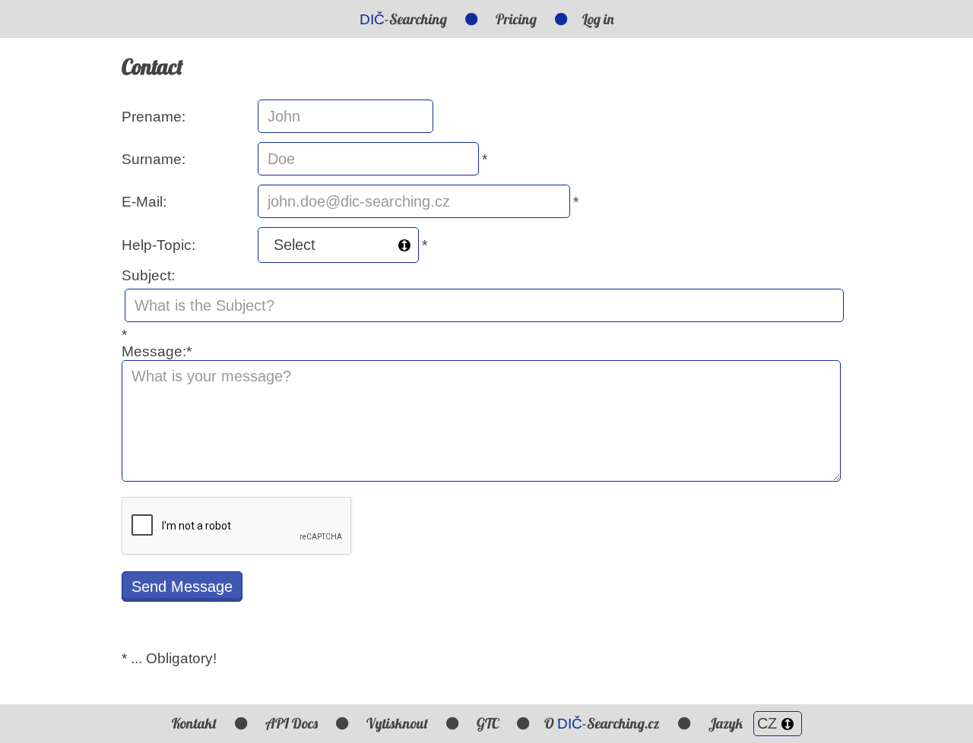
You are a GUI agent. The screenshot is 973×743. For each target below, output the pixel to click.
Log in (598, 19)
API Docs (291, 723)
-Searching (403, 19)
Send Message (182, 586)
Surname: (153, 159)
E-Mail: (144, 202)
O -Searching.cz (602, 723)
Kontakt (194, 723)
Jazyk (727, 723)
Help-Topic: (158, 245)
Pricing (516, 19)
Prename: (153, 117)
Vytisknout (397, 723)
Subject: (148, 275)
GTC (488, 723)
